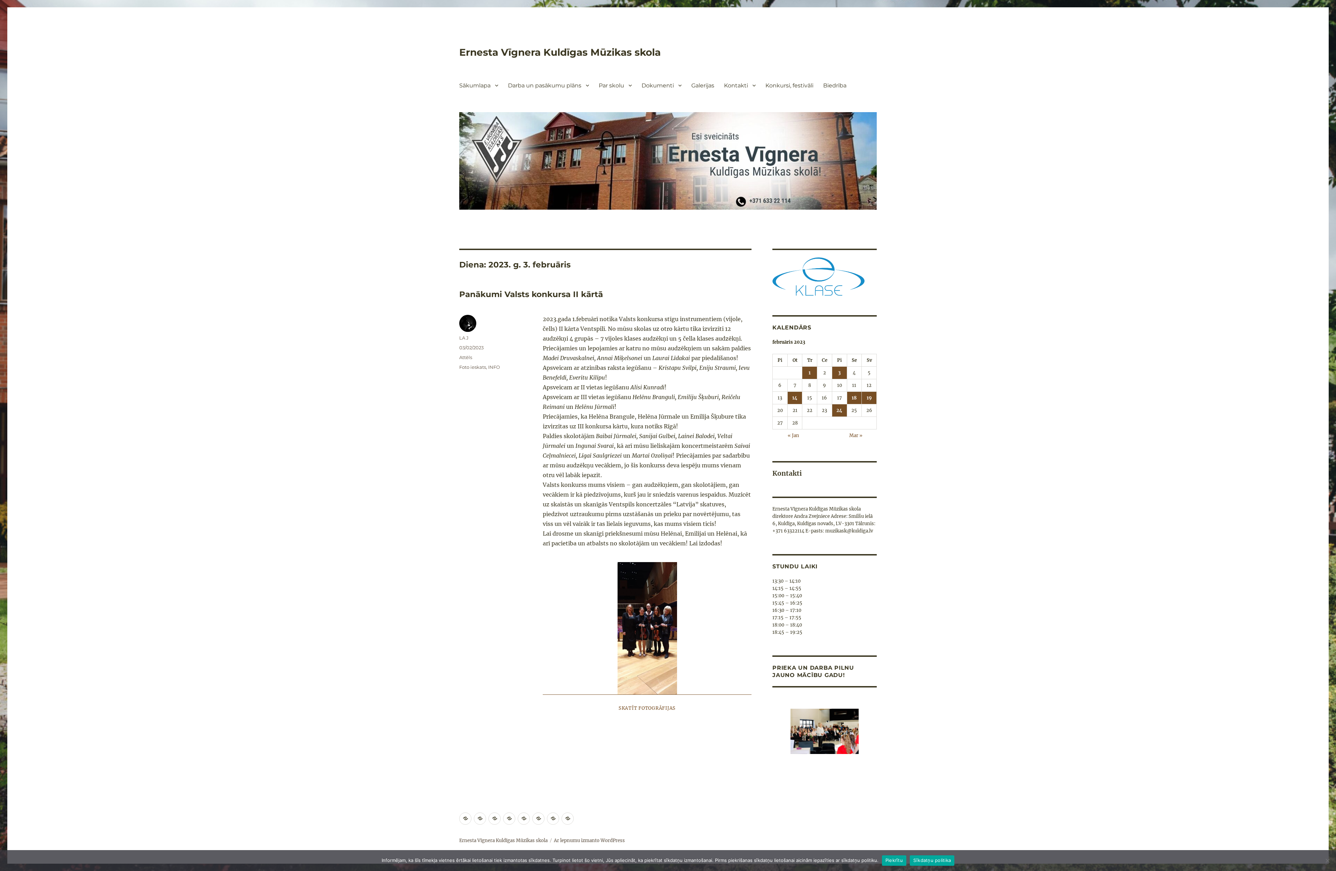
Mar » (855, 435)
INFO (494, 367)
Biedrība (834, 85)
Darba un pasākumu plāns (544, 85)
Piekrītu (894, 860)
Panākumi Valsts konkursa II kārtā (531, 294)
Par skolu (611, 85)
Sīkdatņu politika (932, 860)
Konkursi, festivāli (789, 85)
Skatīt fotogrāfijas (647, 708)
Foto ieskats (472, 367)
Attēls (465, 357)
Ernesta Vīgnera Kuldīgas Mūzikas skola (560, 52)
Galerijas (702, 85)
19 (869, 398)
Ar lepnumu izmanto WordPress (589, 840)
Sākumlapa (475, 85)
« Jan (793, 435)
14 (794, 398)
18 (854, 398)
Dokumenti (658, 85)
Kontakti (736, 85)
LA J (464, 338)
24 (839, 410)
